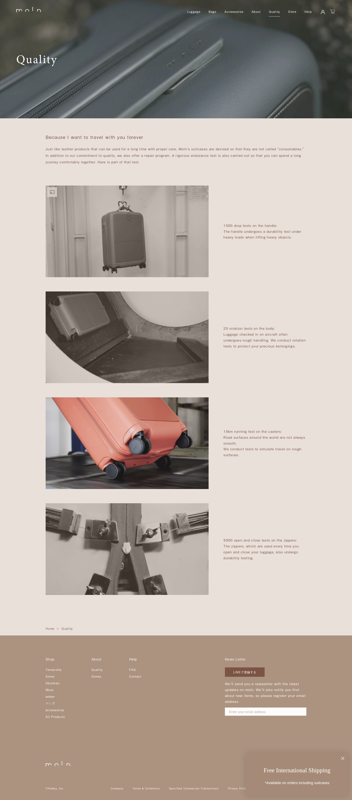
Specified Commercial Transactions (194, 788)
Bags (212, 11)
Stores (96, 676)
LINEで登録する (244, 672)
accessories (55, 710)
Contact (135, 676)
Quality (274, 11)
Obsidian (52, 683)
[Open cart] (333, 11)
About (256, 11)
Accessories (233, 11)
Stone (50, 676)
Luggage (193, 11)
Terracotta (54, 669)
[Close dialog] (342, 758)
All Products (55, 716)
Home (50, 628)
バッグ (50, 703)
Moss (50, 690)
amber (50, 696)
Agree (243, 720)
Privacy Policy (239, 720)
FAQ (132, 669)
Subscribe (241, 733)
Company (117, 788)
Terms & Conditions (146, 788)
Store (292, 11)
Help (308, 11)
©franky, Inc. (55, 788)
